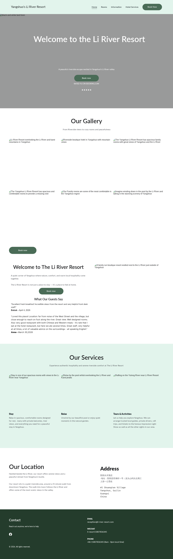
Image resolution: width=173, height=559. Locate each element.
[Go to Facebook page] (10, 534)
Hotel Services (132, 7)
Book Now (152, 7)
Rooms (104, 7)
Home (94, 7)
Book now (86, 78)
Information (116, 7)
